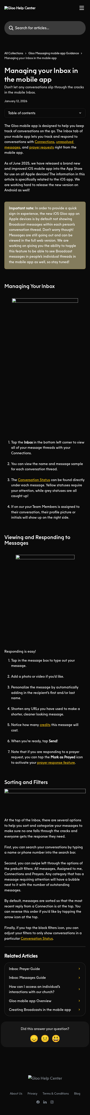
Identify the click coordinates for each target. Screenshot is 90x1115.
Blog (77, 1093)
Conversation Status (34, 480)
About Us (16, 1093)
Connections (44, 141)
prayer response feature (56, 762)
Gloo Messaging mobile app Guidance (53, 53)
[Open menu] (82, 8)
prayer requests (41, 147)
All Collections (13, 53)
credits (45, 724)
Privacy (32, 1093)
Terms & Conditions (56, 1093)
